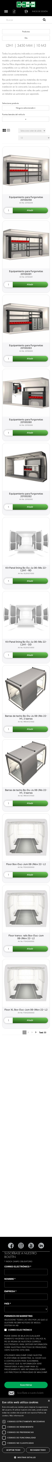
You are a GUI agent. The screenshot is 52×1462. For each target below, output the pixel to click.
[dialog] (26, 1430)
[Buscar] (44, 20)
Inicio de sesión (40, 11)
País (7, 1303)
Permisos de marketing (18, 1316)
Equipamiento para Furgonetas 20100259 (26, 198)
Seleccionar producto (10, 103)
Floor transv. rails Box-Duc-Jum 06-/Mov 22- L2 (26, 937)
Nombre (9, 1279)
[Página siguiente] (36, 1032)
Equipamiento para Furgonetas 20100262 (26, 495)
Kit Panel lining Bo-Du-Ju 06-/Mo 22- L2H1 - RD (26, 569)
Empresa (10, 1291)
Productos (26, 31)
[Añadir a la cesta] (30, 210)
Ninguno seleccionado (25, 108)
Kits (26, 38)
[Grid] (4, 130)
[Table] (8, 130)
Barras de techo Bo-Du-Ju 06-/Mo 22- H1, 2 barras (26, 717)
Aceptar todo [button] (13, 1450)
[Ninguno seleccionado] (25, 119)
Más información (30, 1369)
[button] (26, 1457)
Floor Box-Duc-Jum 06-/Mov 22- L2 (26, 864)
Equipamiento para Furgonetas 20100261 (26, 272)
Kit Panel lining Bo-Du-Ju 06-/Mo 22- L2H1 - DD (26, 643)
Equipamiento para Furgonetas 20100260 (26, 421)
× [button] (49, 1401)
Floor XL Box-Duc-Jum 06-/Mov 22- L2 (26, 1009)
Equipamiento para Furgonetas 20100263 (26, 347)
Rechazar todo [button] (38, 1450)
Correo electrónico (17, 1266)
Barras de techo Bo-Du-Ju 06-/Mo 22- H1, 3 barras (26, 791)
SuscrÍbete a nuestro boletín (30, 1392)
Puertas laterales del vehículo (13, 114)
